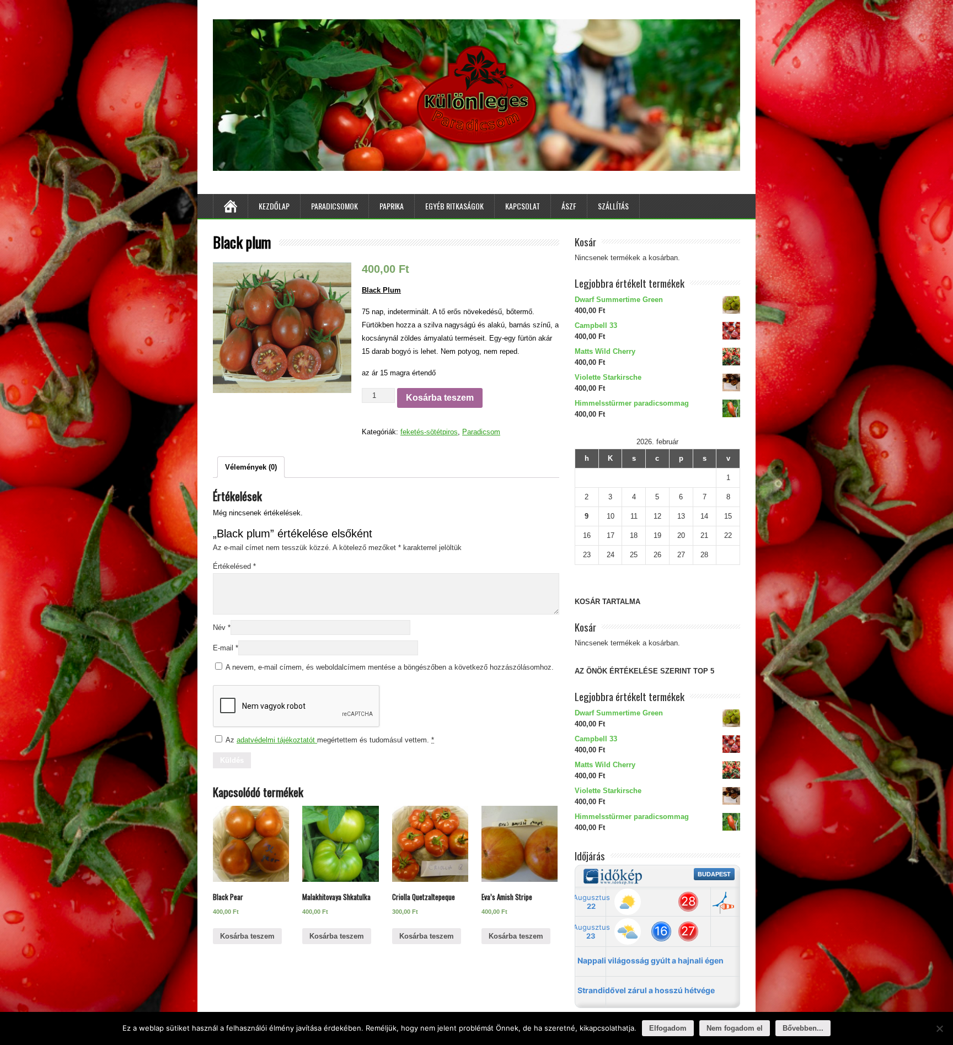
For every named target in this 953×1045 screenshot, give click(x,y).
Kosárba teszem (440, 397)
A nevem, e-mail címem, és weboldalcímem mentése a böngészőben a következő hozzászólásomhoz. (390, 667)
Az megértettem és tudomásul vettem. (329, 740)
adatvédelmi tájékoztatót (277, 740)
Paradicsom (481, 432)
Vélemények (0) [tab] (251, 467)
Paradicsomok (334, 206)
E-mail (225, 648)
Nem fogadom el (734, 1028)
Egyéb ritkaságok (454, 206)
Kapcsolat (522, 206)
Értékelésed (234, 566)
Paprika (391, 206)
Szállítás (613, 206)
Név (222, 627)
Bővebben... (803, 1028)
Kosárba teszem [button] (247, 936)
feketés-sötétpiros (429, 432)
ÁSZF (568, 206)
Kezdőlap (274, 206)
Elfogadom (668, 1028)
